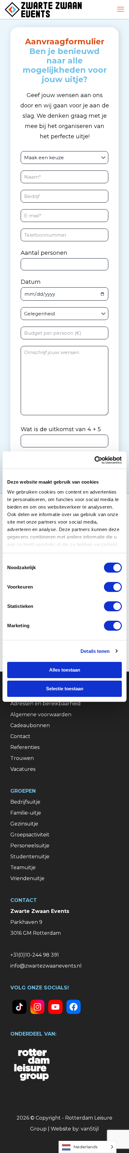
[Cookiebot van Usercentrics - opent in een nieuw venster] (94, 460)
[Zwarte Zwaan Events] (43, 9)
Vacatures (22, 769)
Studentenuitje (29, 857)
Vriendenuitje (27, 878)
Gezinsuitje (24, 824)
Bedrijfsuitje (25, 802)
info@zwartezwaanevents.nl (46, 966)
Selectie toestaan (64, 688)
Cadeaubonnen (30, 725)
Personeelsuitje (29, 846)
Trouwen (22, 758)
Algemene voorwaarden (40, 714)
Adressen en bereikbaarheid (45, 704)
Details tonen (95, 651)
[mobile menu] (120, 9)
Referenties (24, 747)
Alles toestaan (64, 670)
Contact (20, 736)
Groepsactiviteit (29, 835)
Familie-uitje (25, 813)
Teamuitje (23, 867)
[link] (19, 1007)
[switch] (113, 587)
